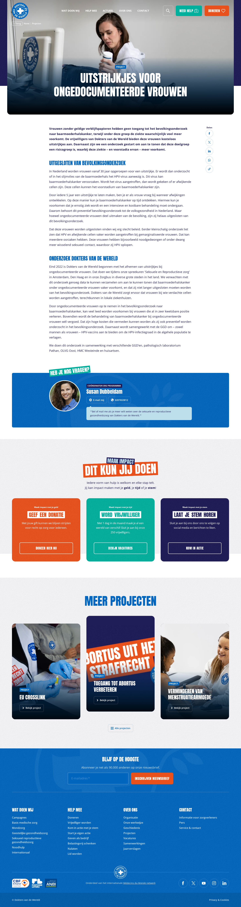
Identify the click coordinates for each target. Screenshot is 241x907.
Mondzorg (18, 828)
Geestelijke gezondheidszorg (30, 833)
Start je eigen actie (79, 833)
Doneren (73, 817)
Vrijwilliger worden (79, 822)
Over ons (125, 10)
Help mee (91, 10)
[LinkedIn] (209, 151)
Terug (18, 23)
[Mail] (209, 160)
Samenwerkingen (134, 843)
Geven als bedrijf (78, 838)
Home (26, 23)
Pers (182, 822)
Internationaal (21, 852)
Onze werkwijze (133, 822)
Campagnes (19, 817)
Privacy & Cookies (219, 899)
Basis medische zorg (24, 822)
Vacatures (129, 838)
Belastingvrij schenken (82, 843)
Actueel (108, 10)
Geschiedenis (131, 828)
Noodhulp (18, 847)
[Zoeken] (168, 11)
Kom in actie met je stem (83, 828)
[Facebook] (209, 133)
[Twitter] (209, 142)
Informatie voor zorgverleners (198, 817)
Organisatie (130, 817)
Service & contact (190, 828)
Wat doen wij (70, 10)
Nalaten (73, 848)
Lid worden (75, 854)
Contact (143, 10)
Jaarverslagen (132, 848)
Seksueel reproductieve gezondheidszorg (26, 840)
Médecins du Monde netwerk (139, 883)
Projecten (36, 23)
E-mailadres (80, 778)
